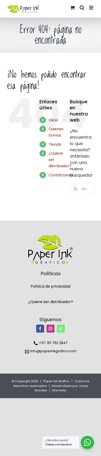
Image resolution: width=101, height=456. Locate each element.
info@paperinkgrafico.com (53, 350)
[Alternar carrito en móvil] (72, 7)
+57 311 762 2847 (53, 342)
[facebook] (40, 329)
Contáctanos (61, 175)
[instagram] (50, 329)
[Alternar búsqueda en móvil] (82, 7)
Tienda (55, 144)
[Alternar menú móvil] (91, 7)
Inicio (53, 120)
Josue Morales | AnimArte (61, 388)
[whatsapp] (61, 329)
